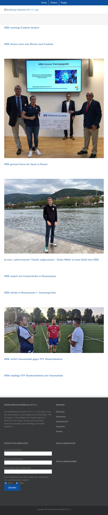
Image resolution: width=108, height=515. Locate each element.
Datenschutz (61, 417)
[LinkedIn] (68, 450)
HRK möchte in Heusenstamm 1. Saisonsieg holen (30, 292)
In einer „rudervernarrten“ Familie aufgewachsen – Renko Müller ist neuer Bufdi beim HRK (51, 259)
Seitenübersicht (62, 422)
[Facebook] (57, 450)
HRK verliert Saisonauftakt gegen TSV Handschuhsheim (33, 359)
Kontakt (59, 431)
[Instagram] (64, 450)
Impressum (60, 426)
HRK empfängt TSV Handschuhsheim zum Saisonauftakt (33, 375)
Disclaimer (60, 412)
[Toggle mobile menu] (103, 9)
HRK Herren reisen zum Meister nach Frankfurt (28, 44)
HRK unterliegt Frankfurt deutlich (21, 27)
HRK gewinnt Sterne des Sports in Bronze (26, 164)
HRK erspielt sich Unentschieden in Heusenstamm (30, 276)
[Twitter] (61, 450)
